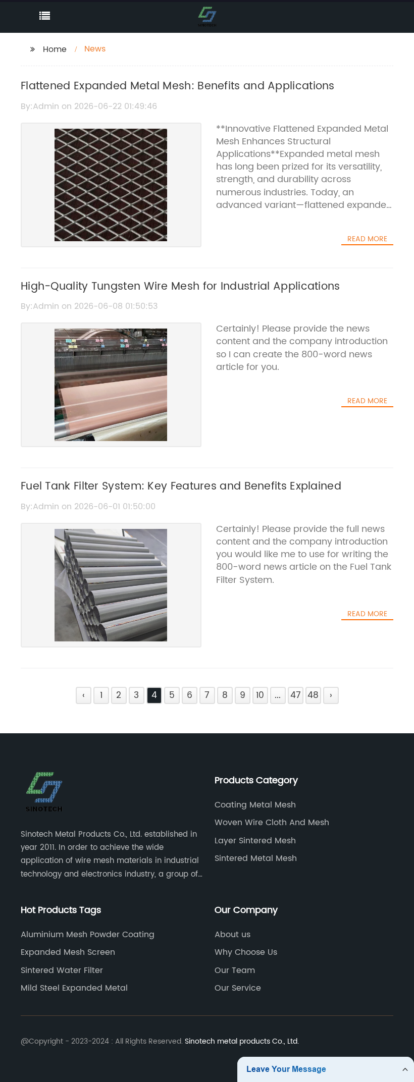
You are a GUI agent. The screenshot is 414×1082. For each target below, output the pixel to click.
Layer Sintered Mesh (255, 841)
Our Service (238, 988)
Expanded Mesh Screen (68, 952)
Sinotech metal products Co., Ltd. (242, 1041)
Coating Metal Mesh (255, 805)
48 (313, 695)
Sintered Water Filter (62, 970)
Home (55, 49)
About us (232, 934)
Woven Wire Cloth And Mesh (272, 823)
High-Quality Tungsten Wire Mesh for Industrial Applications (180, 286)
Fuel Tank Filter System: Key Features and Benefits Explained (181, 486)
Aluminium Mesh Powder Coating (87, 935)
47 (295, 695)
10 (260, 695)
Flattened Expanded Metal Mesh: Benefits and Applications (178, 86)
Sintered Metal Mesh (256, 858)
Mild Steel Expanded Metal (74, 988)
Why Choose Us (246, 952)
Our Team (235, 970)
